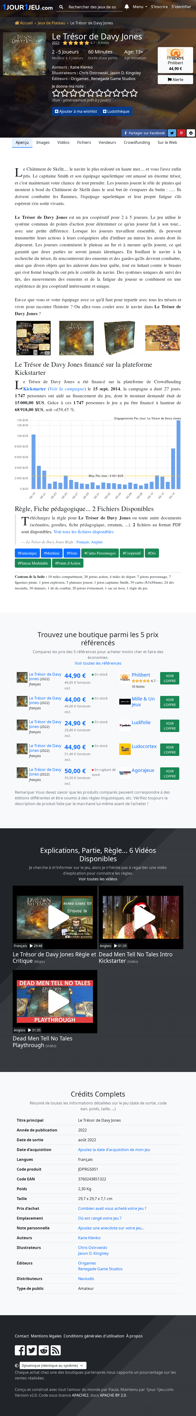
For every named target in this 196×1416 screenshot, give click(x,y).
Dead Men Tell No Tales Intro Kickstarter (136, 957)
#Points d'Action (67, 562)
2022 (56, 42)
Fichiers (84, 142)
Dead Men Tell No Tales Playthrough (42, 1042)
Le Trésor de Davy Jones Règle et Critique (54, 957)
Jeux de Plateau (51, 23)
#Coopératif (132, 552)
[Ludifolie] (125, 729)
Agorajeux (143, 770)
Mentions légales (46, 1336)
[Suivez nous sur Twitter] (32, 1353)
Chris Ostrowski (93, 72)
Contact (22, 1336)
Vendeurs (107, 142)
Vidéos (63, 142)
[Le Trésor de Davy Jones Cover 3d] (119, 338)
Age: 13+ (133, 52)
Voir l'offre (170, 678)
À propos (134, 1336)
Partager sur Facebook (146, 133)
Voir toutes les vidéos (98, 879)
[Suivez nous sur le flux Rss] (56, 1353)
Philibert (141, 675)
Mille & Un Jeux (143, 701)
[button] (127, 7)
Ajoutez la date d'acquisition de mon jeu (114, 1149)
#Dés (152, 552)
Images (43, 142)
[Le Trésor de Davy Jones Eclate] (162, 338)
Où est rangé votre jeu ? (99, 1218)
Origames (80, 78)
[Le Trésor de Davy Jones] (24, 74)
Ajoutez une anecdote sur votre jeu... (111, 1228)
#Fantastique (27, 552)
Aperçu (22, 142)
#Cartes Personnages (100, 552)
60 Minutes (100, 52)
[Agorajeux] (125, 776)
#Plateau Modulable (33, 562)
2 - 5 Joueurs (65, 52)
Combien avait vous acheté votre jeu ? (112, 1208)
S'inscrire (159, 6)
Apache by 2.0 (113, 1395)
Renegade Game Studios (113, 78)
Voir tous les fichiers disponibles (84, 531)
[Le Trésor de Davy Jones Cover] (76, 338)
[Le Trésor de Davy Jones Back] (33, 338)
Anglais (97, 541)
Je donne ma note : (69, 86)
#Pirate (72, 552)
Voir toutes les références (98, 663)
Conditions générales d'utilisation (94, 1336)
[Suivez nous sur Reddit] (44, 1353)
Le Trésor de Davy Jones (97, 36)
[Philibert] (125, 681)
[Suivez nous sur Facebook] (20, 1353)
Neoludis (86, 1278)
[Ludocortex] (125, 752)
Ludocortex (144, 746)
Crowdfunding (137, 142)
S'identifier (181, 6)
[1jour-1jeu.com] (28, 7)
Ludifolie (141, 722)
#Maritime (52, 552)
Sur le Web (167, 142)
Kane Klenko (81, 67)
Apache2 (80, 1395)
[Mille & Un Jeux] (125, 705)
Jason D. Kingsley (125, 72)
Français (82, 541)
